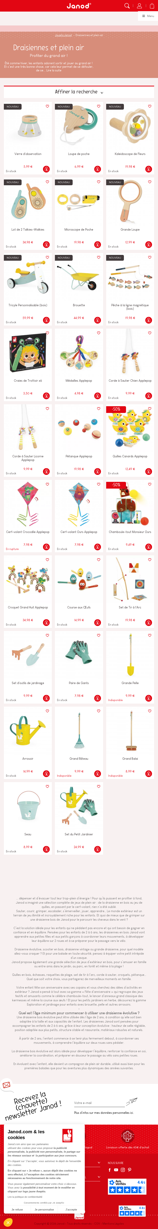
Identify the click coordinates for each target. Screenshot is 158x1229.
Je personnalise (44, 1209)
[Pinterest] (129, 1170)
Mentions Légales (113, 1223)
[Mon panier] (152, 5)
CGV (97, 1223)
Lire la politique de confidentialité (25, 1197)
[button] (8, 1222)
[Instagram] (122, 1170)
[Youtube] (116, 1169)
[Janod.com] (79, 6)
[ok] (131, 1102)
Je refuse (17, 1209)
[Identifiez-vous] (139, 5)
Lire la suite (53, 70)
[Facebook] (110, 1170)
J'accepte (71, 1209)
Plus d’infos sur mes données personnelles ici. (104, 1112)
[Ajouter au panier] (46, 169)
